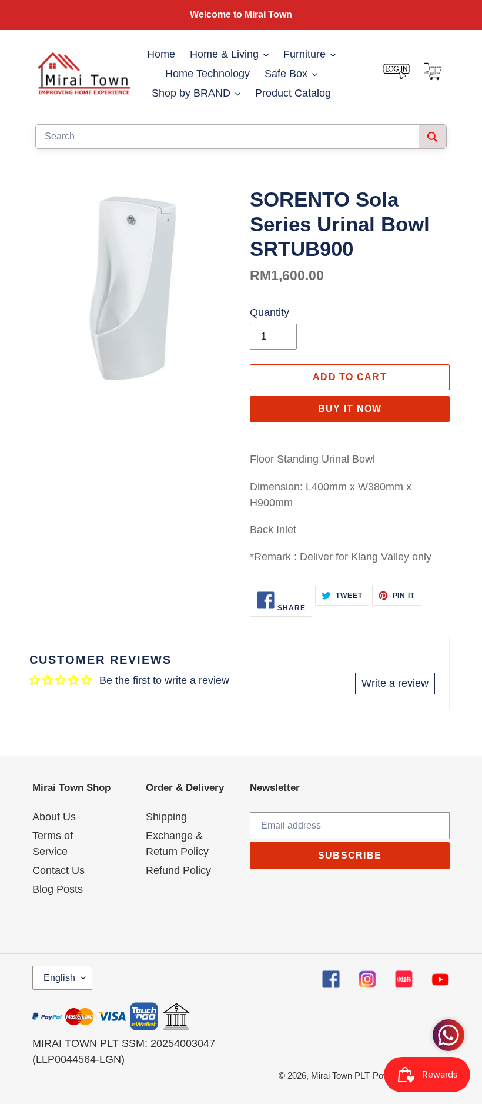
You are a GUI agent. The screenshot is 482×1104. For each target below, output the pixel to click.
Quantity (269, 312)
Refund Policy (178, 870)
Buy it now (350, 409)
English (59, 978)
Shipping (166, 817)
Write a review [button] (395, 683)
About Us (54, 817)
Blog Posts (57, 889)
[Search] (432, 136)
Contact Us (58, 870)
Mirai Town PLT (340, 1075)
